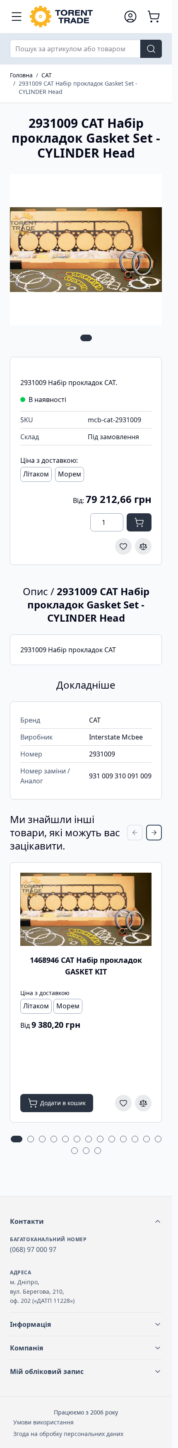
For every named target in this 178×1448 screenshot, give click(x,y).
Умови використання (43, 1422)
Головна (21, 75)
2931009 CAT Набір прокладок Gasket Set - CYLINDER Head (78, 87)
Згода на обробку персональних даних (68, 1434)
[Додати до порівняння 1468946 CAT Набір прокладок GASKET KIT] (143, 1103)
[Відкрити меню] (16, 16)
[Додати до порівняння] (143, 546)
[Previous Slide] (135, 832)
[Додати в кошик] (139, 522)
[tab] (86, 338)
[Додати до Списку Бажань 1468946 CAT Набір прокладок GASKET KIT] (123, 1103)
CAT (46, 75)
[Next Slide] (154, 832)
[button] (86, 1221)
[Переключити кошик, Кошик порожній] (153, 16)
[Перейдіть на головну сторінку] (72, 16)
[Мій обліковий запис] (130, 16)
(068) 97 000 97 (33, 1249)
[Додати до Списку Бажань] (123, 546)
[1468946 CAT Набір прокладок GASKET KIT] (86, 909)
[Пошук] (151, 49)
